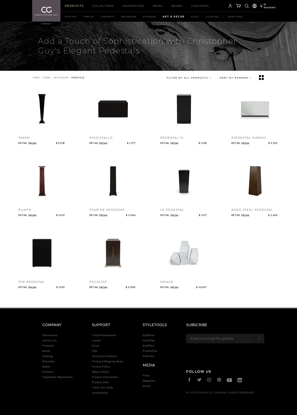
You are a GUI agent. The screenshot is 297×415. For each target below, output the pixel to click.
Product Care (100, 382)
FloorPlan (149, 340)
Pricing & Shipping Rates (107, 361)
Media (158, 5)
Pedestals (77, 77)
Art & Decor (174, 16)
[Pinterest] (219, 380)
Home (36, 77)
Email (95, 345)
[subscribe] (259, 338)
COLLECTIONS (103, 5)
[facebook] (189, 380)
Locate (96, 340)
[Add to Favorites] (20, 128)
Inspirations (133, 5)
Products (74, 5)
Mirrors (149, 16)
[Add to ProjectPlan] (29, 128)
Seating (71, 16)
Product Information (105, 377)
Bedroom (128, 16)
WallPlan (148, 345)
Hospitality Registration (57, 377)
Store (46, 77)
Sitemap (47, 356)
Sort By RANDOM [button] (234, 77)
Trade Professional (104, 335)
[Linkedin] (240, 381)
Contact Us (49, 340)
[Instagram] (209, 380)
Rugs (195, 16)
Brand (177, 5)
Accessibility (100, 392)
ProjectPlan (150, 351)
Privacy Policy (101, 366)
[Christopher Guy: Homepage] (46, 11)
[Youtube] (229, 381)
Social (146, 386)
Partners (47, 371)
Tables (88, 16)
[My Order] (238, 6)
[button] (223, 6)
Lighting (212, 16)
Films (146, 375)
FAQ (94, 351)
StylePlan (149, 335)
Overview (148, 356)
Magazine (149, 380)
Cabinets (108, 16)
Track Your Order (102, 387)
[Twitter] (199, 380)
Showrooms (50, 335)
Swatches (235, 16)
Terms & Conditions (104, 356)
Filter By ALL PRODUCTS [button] (188, 77)
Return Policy (100, 371)
